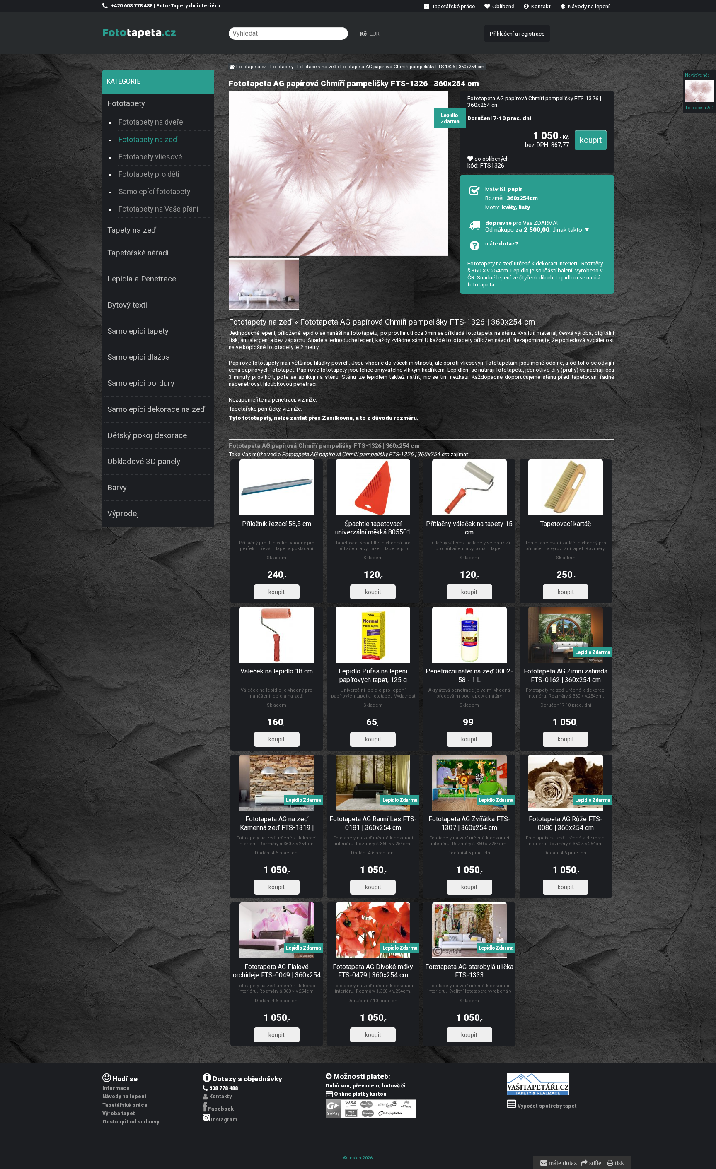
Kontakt (540, 6)
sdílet (595, 1163)
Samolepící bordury (140, 383)
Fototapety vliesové (150, 156)
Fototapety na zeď (148, 139)
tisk (618, 1163)
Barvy (117, 487)
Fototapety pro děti (149, 174)
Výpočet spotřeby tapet (547, 1106)
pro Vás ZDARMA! (537, 226)
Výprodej (123, 513)
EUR (375, 33)
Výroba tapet (118, 1113)
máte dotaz (562, 1163)
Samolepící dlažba (138, 357)
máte (501, 243)
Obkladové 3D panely (143, 461)
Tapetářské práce (453, 6)
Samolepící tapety (138, 331)
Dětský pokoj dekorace (147, 435)
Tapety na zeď (131, 230)
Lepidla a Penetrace (141, 279)
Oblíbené (502, 6)
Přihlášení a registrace (517, 33)
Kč (363, 33)
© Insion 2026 (358, 1158)
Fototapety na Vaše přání (158, 208)
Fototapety (126, 103)
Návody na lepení (588, 6)
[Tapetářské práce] (538, 1094)
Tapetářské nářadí (138, 252)
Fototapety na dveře (151, 122)
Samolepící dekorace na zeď (156, 409)
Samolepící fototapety (154, 191)
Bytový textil (128, 305)
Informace (116, 1088)
